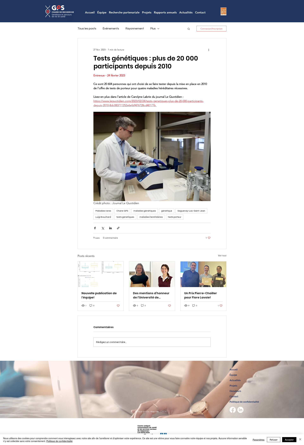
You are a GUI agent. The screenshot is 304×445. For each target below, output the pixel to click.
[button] (188, 28)
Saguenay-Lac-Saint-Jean (191, 211)
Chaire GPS (122, 211)
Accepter (289, 439)
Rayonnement (134, 28)
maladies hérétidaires (151, 217)
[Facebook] (233, 410)
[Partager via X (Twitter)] (102, 228)
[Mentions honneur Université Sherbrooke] (152, 274)
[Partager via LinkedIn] (110, 228)
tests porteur (174, 217)
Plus (153, 28)
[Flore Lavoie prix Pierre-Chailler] (203, 274)
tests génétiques (125, 217)
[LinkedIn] (240, 410)
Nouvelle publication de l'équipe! (99, 295)
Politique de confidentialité (59, 441)
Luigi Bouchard (103, 217)
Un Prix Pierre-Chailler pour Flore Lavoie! (200, 295)
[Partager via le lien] (118, 228)
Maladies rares (103, 211)
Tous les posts (87, 28)
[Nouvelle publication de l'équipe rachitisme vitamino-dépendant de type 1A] (101, 274)
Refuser (274, 439)
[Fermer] (300, 439)
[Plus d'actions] (209, 50)
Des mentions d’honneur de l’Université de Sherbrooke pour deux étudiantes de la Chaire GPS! (151, 295)
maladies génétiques (144, 211)
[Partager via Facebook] (94, 228)
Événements (111, 28)
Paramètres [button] (258, 439)
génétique (166, 211)
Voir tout (222, 255)
